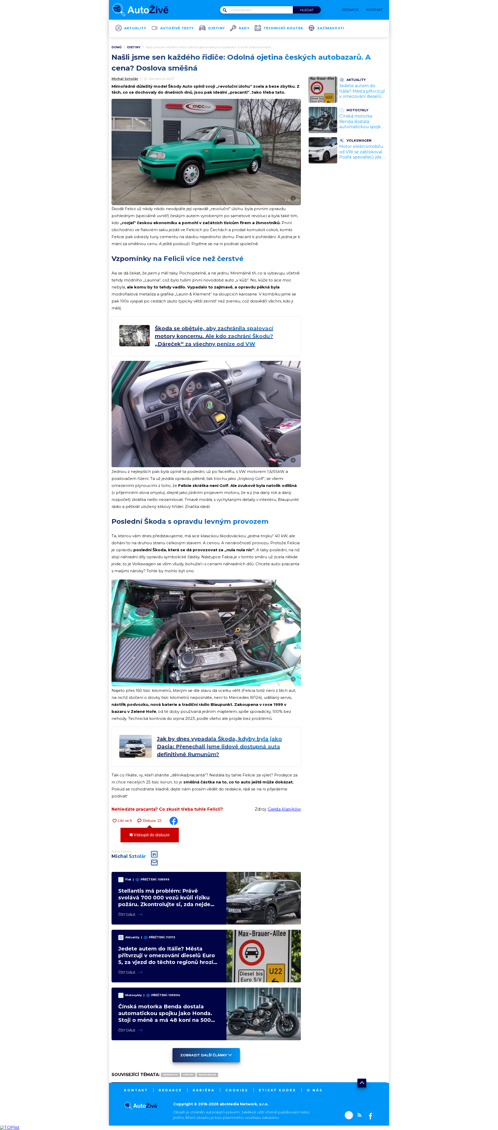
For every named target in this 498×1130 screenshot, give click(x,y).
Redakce (170, 1090)
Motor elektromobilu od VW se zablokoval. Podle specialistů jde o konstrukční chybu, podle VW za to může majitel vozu (362, 160)
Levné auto (170, 1074)
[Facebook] (368, 1115)
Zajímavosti (330, 28)
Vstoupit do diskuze (151, 835)
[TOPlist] (9, 1127)
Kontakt (136, 1090)
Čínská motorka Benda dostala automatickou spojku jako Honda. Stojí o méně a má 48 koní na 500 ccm (362, 130)
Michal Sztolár (125, 79)
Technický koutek (283, 28)
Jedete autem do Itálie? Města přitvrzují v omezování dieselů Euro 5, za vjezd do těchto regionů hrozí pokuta (362, 99)
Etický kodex (277, 1090)
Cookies (236, 1090)
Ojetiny (216, 28)
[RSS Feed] (358, 1115)
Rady (244, 28)
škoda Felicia (207, 1074)
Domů (117, 47)
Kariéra (204, 1090)
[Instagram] (349, 1115)
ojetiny (188, 1074)
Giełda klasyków (284, 809)
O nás (315, 1090)
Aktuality (135, 28)
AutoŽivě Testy (177, 28)
